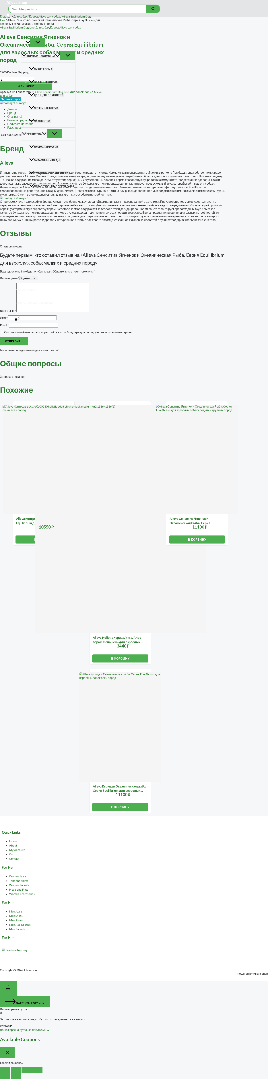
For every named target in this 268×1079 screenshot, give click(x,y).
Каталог (20, 42)
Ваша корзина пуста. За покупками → (25, 1029)
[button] (28, 42)
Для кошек (21, 212)
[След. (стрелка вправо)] (16, 1076)
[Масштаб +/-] (5, 1070)
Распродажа (23, 238)
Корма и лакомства (40, 55)
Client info (22, 264)
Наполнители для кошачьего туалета (41, 277)
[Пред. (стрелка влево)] (5, 1076)
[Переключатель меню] (37, 42)
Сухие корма (43, 69)
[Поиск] (153, 9)
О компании (22, 251)
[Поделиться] (27, 1070)
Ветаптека (34, 134)
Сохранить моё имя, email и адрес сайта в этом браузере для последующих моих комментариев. (68, 332)
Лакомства (42, 120)
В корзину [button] (120, 658)
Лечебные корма (46, 107)
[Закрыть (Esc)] (37, 1070)
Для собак (21, 199)
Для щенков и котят (48, 94)
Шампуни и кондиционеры (33, 303)
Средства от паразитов (51, 173)
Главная (20, 29)
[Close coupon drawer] (7, 1052)
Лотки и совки (24, 290)
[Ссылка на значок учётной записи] (8, 15)
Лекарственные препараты (54, 186)
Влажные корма (46, 82)
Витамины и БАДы (47, 160)
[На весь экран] (16, 1070)
